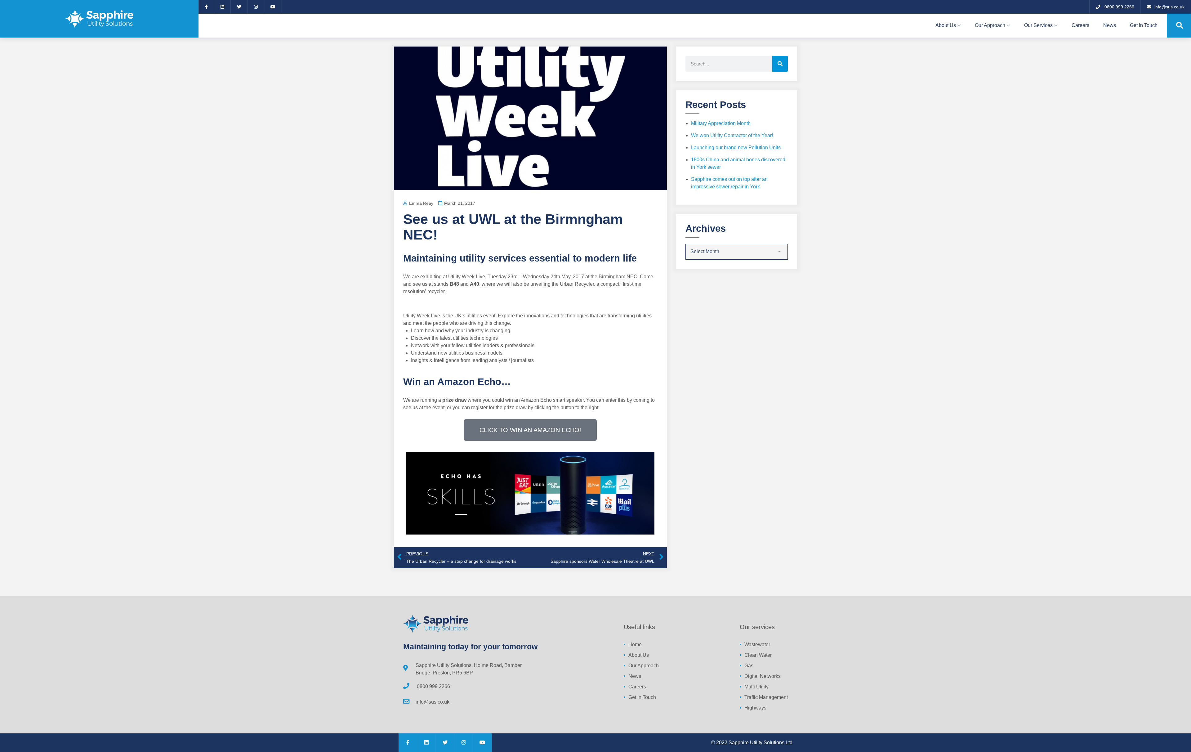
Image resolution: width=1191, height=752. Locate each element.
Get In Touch (1144, 25)
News (1109, 25)
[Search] (780, 64)
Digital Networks (762, 676)
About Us (945, 25)
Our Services (1038, 25)
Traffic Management (766, 697)
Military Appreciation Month (721, 123)
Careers (1080, 25)
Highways (755, 707)
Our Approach (990, 25)
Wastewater (757, 644)
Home (635, 644)
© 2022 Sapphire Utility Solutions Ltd (751, 742)
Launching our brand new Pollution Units (736, 147)
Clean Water (758, 655)
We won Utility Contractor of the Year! (732, 135)
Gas (748, 665)
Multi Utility (756, 686)
